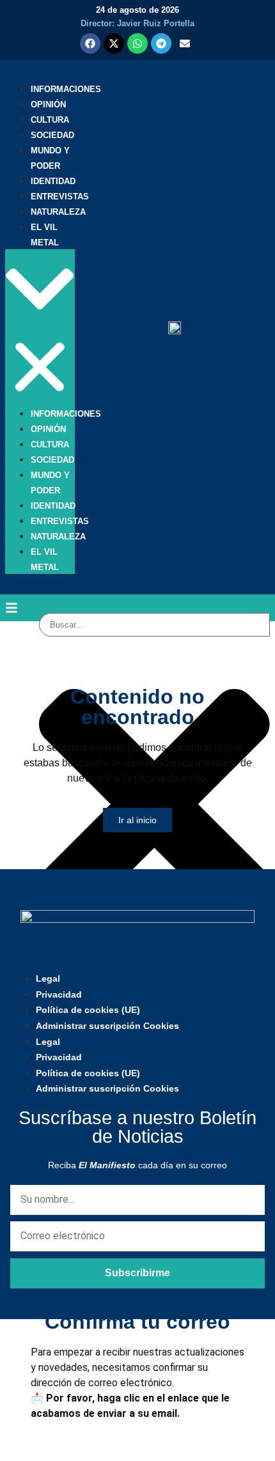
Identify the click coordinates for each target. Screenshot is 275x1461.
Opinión (48, 104)
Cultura (50, 120)
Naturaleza (58, 212)
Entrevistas (60, 196)
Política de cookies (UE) (88, 1010)
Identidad (53, 181)
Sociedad (52, 135)
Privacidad (59, 994)
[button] (40, 327)
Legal (48, 978)
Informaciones (66, 89)
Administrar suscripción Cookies (107, 1026)
